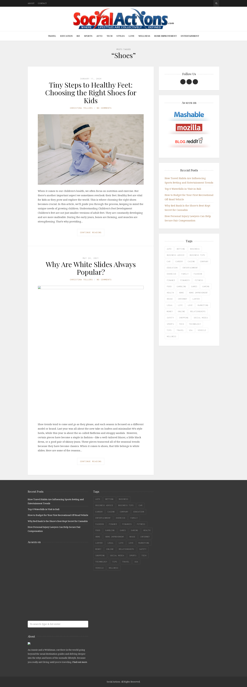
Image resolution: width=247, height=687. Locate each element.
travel (180, 330)
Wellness (144, 36)
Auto (99, 36)
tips (169, 330)
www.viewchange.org (52, 606)
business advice (175, 255)
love (190, 305)
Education (66, 36)
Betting (181, 249)
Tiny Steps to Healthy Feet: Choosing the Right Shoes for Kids (90, 92)
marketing (203, 305)
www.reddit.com (52, 580)
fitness (199, 280)
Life (180, 305)
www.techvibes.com (52, 593)
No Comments (104, 108)
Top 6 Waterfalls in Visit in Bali (183, 188)
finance (171, 280)
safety (170, 318)
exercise (171, 274)
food (169, 286)
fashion (198, 274)
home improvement (198, 293)
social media (201, 318)
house (170, 299)
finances (185, 280)
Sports (88, 36)
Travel (52, 36)
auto (169, 249)
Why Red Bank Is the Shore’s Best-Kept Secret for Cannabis (58, 521)
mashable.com (52, 553)
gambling (181, 286)
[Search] (216, 3)
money (170, 311)
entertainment (190, 268)
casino (191, 261)
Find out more (79, 662)
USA (191, 330)
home (181, 293)
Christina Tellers (81, 108)
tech (181, 324)
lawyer (196, 299)
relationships (197, 311)
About (31, 3)
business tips (197, 255)
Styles (120, 36)
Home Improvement (165, 36)
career (179, 261)
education (172, 268)
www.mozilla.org (52, 566)
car (168, 261)
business (195, 249)
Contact (42, 3)
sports (170, 324)
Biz (78, 36)
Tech (109, 36)
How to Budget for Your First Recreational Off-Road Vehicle (58, 515)
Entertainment (190, 36)
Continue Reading (90, 232)
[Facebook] (183, 81)
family (185, 274)
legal (170, 305)
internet (182, 299)
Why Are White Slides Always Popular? (91, 268)
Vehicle (202, 330)
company (204, 261)
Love (131, 36)
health (170, 293)
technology (195, 324)
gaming (206, 286)
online (181, 311)
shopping (184, 318)
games (194, 286)
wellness (171, 336)
